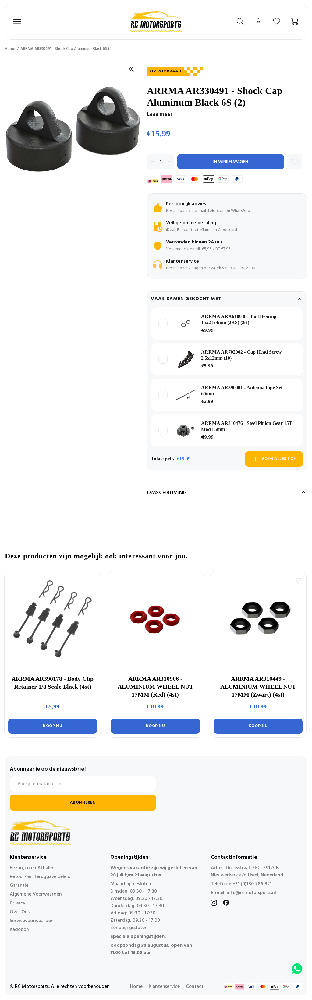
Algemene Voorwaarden (36, 894)
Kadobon (19, 930)
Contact (195, 987)
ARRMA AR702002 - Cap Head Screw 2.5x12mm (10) (241, 355)
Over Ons (20, 912)
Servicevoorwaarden (32, 921)
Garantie (19, 886)
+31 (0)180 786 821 (252, 884)
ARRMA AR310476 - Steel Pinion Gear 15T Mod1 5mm (246, 426)
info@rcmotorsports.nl (251, 893)
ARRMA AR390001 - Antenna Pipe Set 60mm (241, 390)
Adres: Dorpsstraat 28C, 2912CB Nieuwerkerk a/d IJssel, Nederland (247, 871)
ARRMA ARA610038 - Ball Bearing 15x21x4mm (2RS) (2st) (238, 319)
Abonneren (83, 802)
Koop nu (52, 725)
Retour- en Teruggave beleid (40, 877)
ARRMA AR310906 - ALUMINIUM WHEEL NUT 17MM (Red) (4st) (155, 686)
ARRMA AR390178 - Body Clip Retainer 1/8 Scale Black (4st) (53, 682)
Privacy (17, 903)
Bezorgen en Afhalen (32, 868)
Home (10, 49)
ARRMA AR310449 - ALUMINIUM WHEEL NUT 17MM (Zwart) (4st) (258, 686)
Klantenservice (164, 987)
